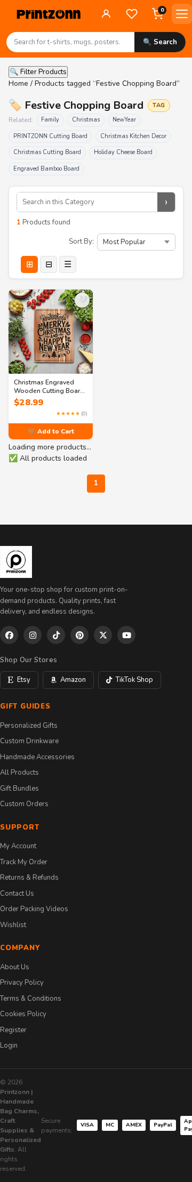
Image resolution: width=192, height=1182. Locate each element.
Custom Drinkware (29, 741)
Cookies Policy (23, 1014)
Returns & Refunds (29, 877)
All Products (19, 772)
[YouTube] (126, 635)
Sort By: (81, 241)
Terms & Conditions (30, 998)
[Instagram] (32, 635)
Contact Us (17, 893)
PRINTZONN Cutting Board (50, 136)
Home (18, 83)
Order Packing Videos (34, 909)
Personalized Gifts (29, 725)
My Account (18, 846)
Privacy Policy (22, 982)
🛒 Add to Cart (51, 431)
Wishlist (13, 925)
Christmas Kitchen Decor (133, 136)
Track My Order (23, 862)
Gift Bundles (19, 788)
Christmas (86, 120)
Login (9, 1045)
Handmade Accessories (37, 757)
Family (50, 120)
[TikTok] (56, 635)
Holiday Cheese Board (123, 152)
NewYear (124, 120)
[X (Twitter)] (103, 635)
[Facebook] (9, 635)
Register (13, 1030)
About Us (14, 967)
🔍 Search (160, 42)
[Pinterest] (79, 635)
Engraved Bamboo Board (46, 169)
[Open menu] (182, 14)
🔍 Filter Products (38, 72)
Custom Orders (24, 804)
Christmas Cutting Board (47, 152)
